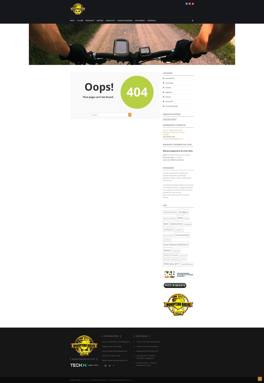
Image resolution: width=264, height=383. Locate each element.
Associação (169, 83)
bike (180, 218)
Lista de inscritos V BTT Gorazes (147, 346)
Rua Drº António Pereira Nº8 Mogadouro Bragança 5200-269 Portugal (173, 132)
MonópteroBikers (86, 380)
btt (166, 224)
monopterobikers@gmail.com (173, 139)
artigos (183, 212)
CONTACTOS (151, 20)
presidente (175, 259)
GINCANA (187, 224)
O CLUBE (80, 20)
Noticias (168, 97)
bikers (187, 218)
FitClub (109, 380)
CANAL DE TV (110, 20)
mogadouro (179, 230)
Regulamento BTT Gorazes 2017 (147, 351)
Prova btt (183, 259)
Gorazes (168, 88)
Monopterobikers (168, 235)
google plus (190, 4)
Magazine (169, 92)
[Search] (129, 115)
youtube (193, 4)
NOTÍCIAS (100, 20)
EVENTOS (176, 224)
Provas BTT (169, 101)
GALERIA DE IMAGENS (125, 20)
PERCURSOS (167, 259)
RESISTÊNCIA (187, 264)
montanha (182, 235)
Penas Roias (184, 255)
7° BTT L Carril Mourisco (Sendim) (148, 342)
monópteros (167, 239)
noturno (176, 250)
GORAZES (168, 229)
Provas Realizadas (172, 106)
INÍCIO (72, 20)
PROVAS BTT (90, 20)
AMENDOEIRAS (170, 212)
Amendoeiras (170, 78)
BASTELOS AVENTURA (169, 218)
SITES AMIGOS (140, 20)
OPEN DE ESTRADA (171, 255)
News (167, 250)
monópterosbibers (176, 244)
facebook (187, 4)
